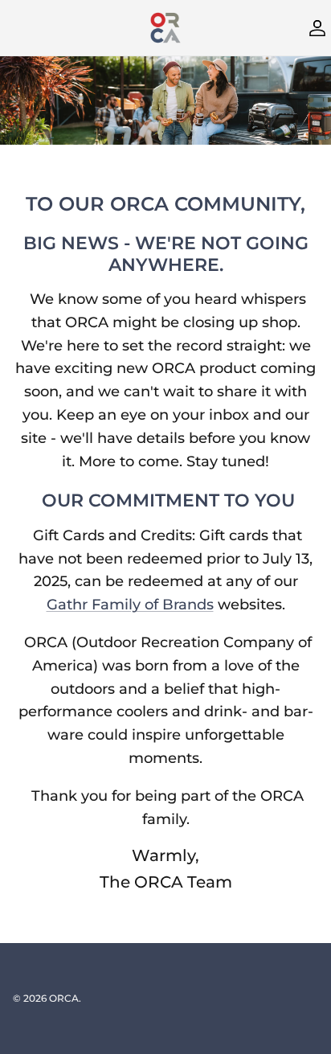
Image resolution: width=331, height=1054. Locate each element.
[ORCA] (165, 27)
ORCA (64, 998)
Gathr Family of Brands (130, 604)
